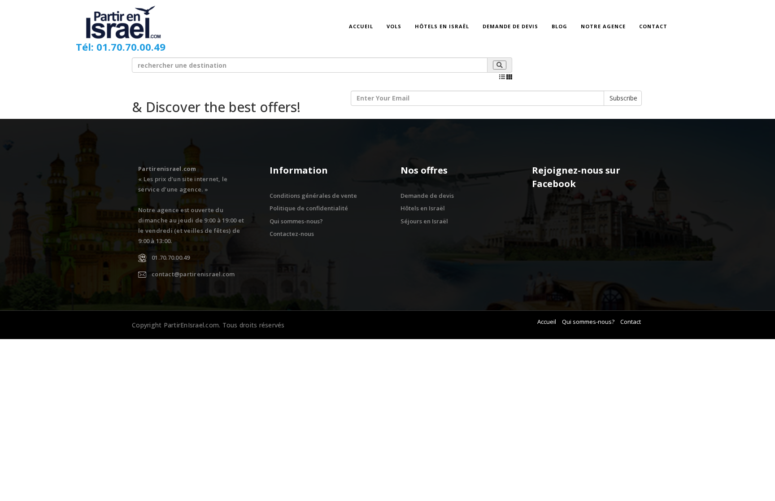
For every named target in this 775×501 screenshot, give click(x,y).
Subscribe (623, 98)
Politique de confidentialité (309, 208)
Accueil (361, 26)
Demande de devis (510, 26)
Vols (394, 26)
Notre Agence (603, 26)
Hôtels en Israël (442, 26)
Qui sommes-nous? (296, 221)
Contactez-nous (292, 234)
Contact (653, 26)
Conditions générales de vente (313, 196)
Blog (559, 26)
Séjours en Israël (424, 221)
